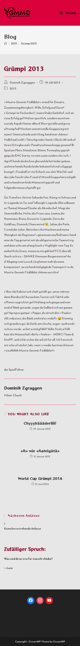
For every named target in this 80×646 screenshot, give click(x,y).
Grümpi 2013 (29, 43)
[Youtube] (49, 600)
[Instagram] (40, 600)
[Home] (5, 43)
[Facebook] (30, 600)
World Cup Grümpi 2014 (40, 478)
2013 (13, 88)
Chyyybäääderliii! (40, 423)
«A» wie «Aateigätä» (40, 450)
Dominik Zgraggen (22, 82)
